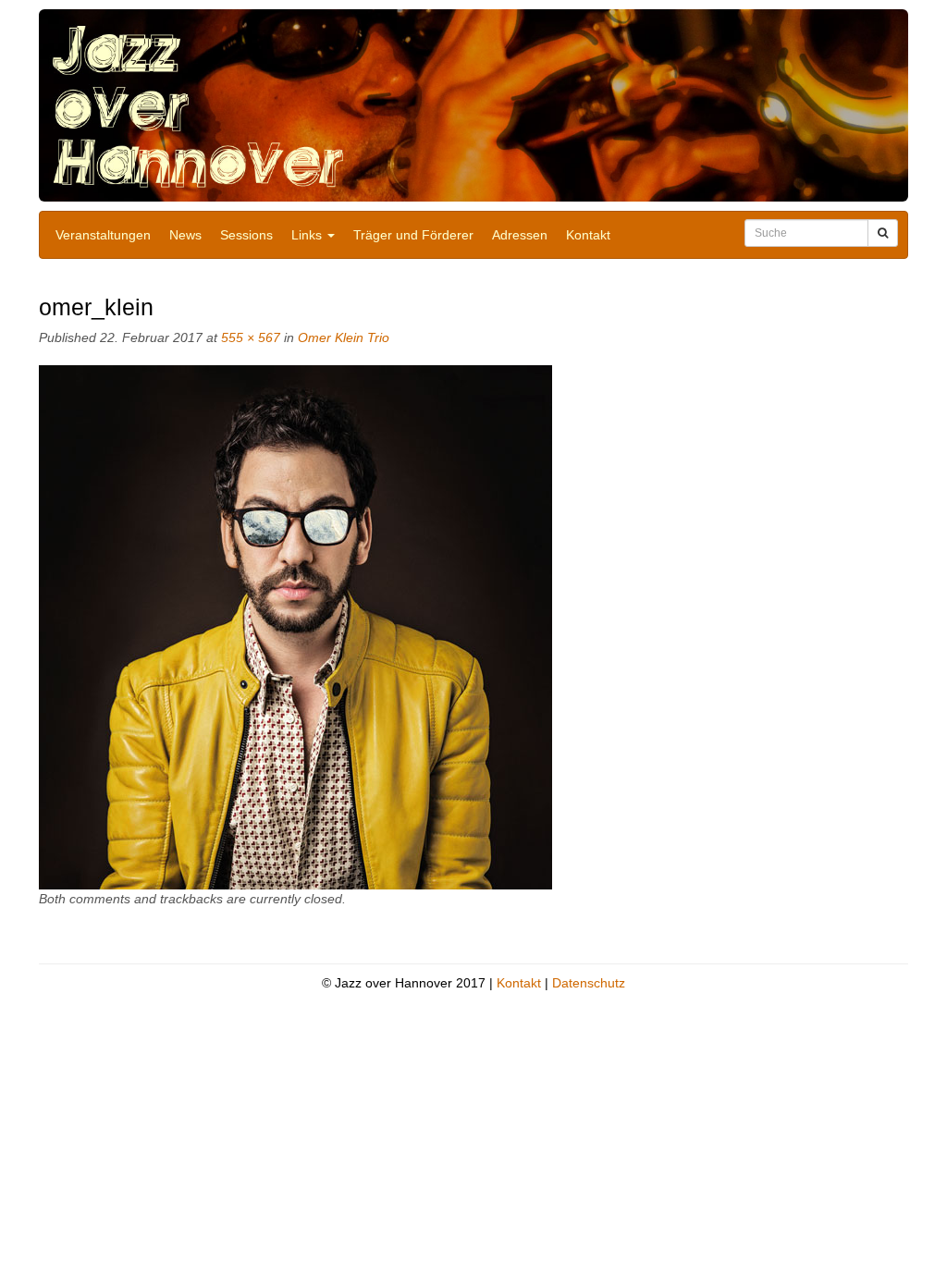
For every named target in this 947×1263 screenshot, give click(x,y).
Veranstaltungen (103, 234)
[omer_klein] (295, 626)
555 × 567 (250, 337)
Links (308, 234)
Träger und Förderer (413, 234)
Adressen (519, 234)
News (185, 234)
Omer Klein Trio (343, 337)
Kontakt (588, 234)
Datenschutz (588, 982)
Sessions (246, 234)
